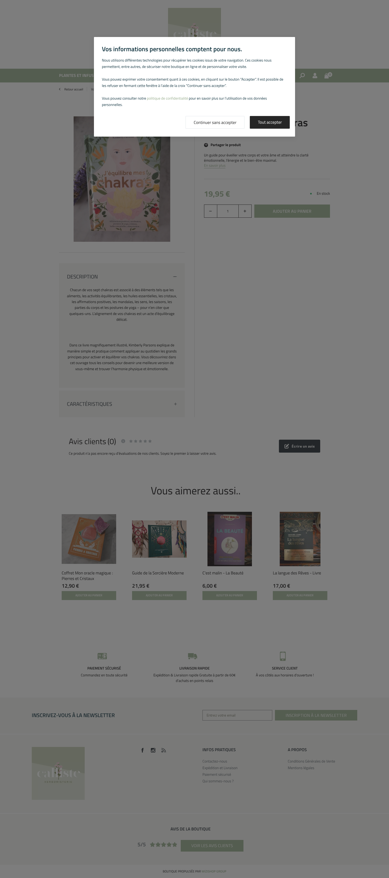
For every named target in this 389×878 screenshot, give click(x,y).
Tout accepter (270, 122)
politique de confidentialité (167, 98)
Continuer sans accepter (215, 122)
